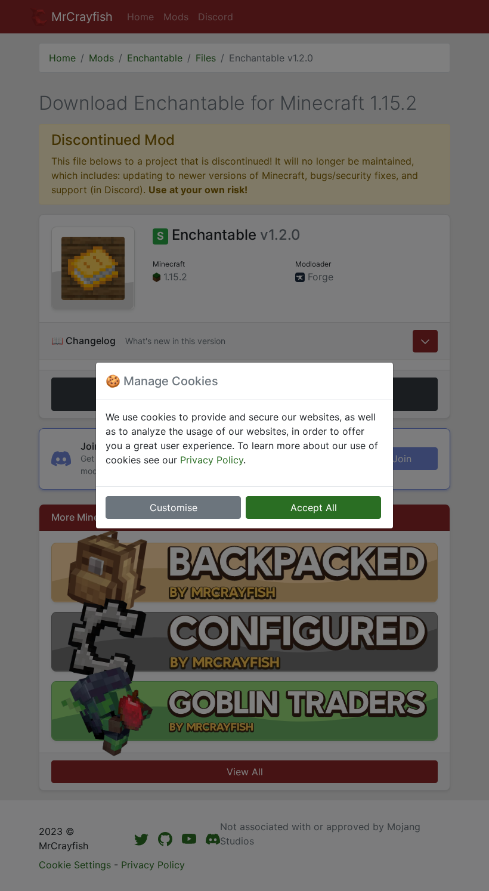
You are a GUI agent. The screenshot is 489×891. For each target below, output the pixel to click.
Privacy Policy (211, 460)
